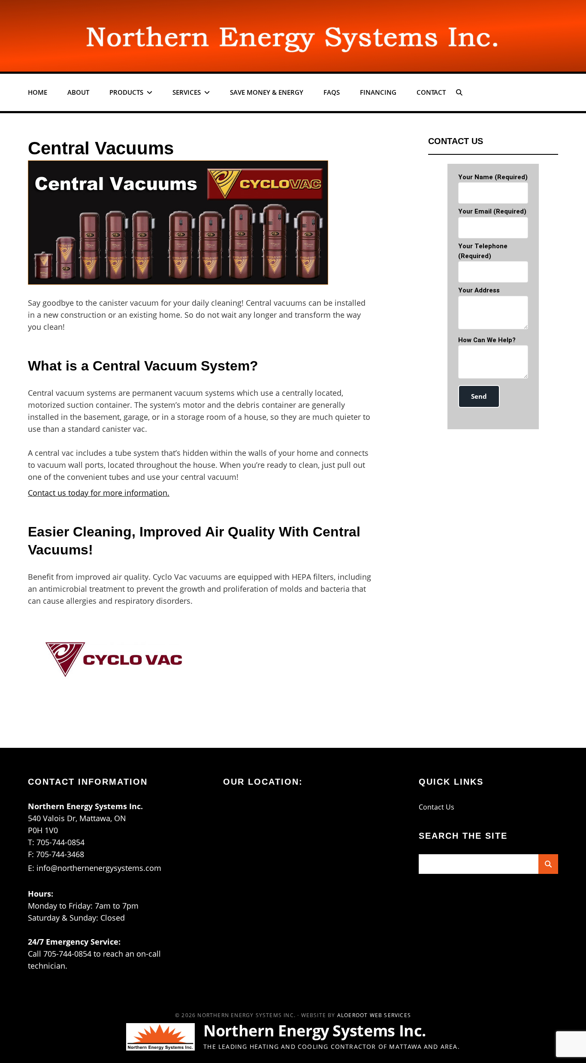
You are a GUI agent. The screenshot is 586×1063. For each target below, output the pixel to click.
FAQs (331, 92)
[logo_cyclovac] (118, 660)
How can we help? (487, 340)
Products (126, 92)
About (78, 92)
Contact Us (436, 807)
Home (37, 92)
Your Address (479, 290)
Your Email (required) (492, 211)
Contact (431, 92)
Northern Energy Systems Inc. (314, 1030)
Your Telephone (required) (482, 251)
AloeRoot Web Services (374, 1015)
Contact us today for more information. (98, 493)
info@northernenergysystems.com (98, 868)
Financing (378, 92)
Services (186, 92)
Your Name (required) (493, 177)
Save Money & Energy (266, 92)
